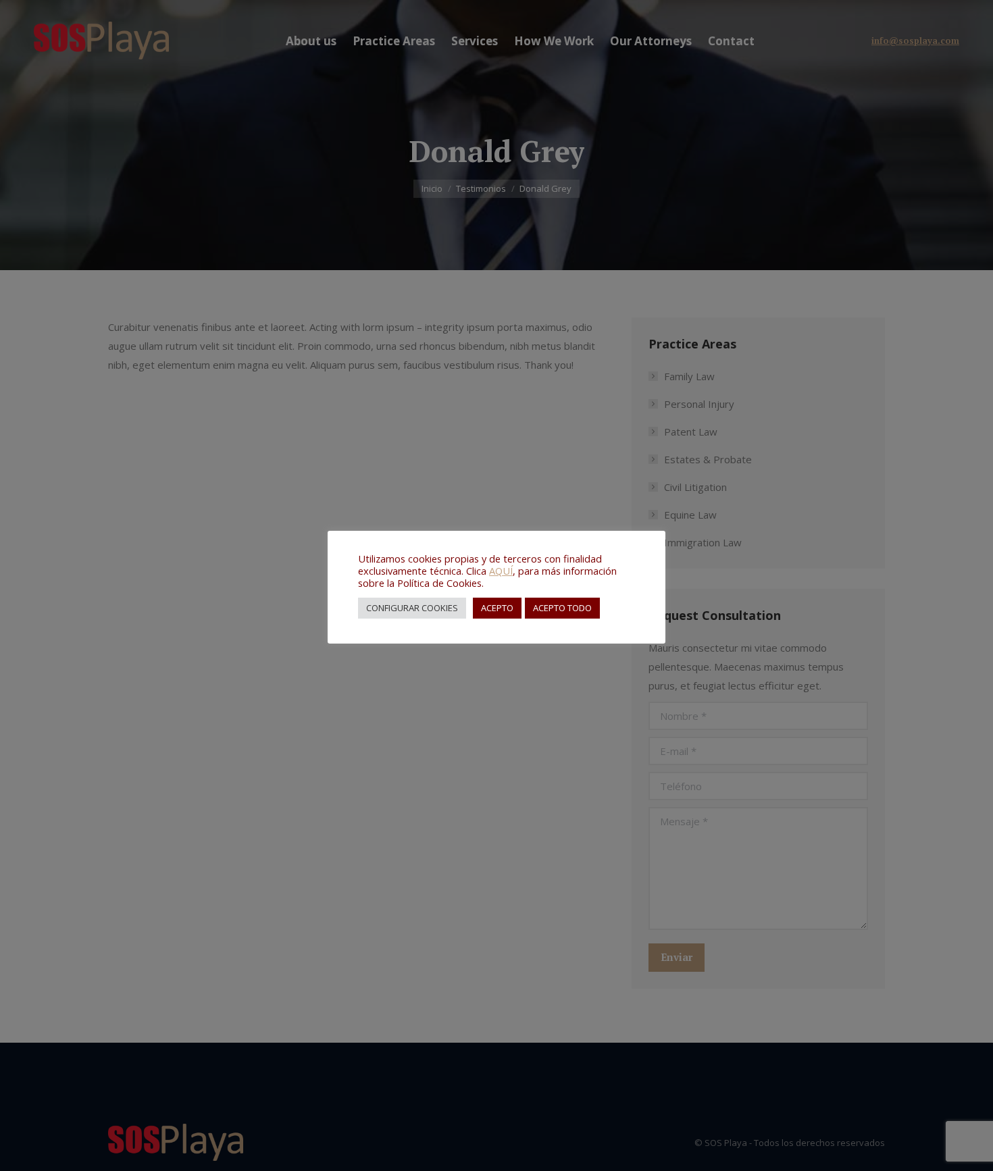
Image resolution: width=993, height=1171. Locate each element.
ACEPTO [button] (497, 608)
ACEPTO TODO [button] (562, 608)
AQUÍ (501, 570)
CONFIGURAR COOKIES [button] (412, 608)
